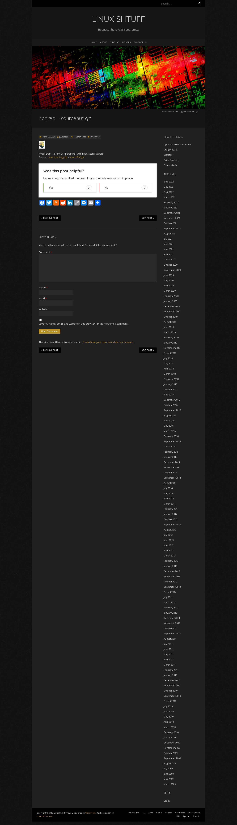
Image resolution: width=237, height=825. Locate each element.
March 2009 (170, 784)
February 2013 (171, 560)
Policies (126, 42)
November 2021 (172, 218)
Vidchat (114, 42)
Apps (150, 812)
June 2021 (169, 244)
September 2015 (172, 441)
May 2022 (168, 186)
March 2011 (170, 664)
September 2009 (172, 758)
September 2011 (172, 633)
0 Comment (95, 137)
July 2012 (168, 597)
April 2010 (169, 721)
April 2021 (169, 254)
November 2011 (172, 623)
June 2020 (169, 275)
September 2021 (172, 228)
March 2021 (170, 259)
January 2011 (170, 675)
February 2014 (171, 508)
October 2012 (170, 581)
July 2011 (168, 643)
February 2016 (171, 436)
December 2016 (172, 399)
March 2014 (170, 503)
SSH (178, 816)
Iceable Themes (44, 816)
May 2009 (168, 779)
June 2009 (169, 773)
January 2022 (170, 207)
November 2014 (172, 467)
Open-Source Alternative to (178, 144)
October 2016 (170, 405)
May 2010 (168, 716)
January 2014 (170, 514)
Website (43, 309)
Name (43, 287)
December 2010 (172, 680)
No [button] (125, 187)
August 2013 (170, 529)
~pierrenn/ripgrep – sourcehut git (66, 157)
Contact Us (140, 42)
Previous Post (50, 218)
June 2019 (169, 327)
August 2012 (170, 592)
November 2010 (172, 685)
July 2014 (168, 488)
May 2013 (168, 545)
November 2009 (172, 747)
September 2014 (172, 477)
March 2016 (170, 430)
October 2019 (170, 316)
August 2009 (170, 763)
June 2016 (169, 420)
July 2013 (168, 534)
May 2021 (168, 249)
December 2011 (172, 617)
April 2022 (169, 192)
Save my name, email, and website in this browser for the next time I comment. (83, 323)
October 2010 (170, 690)
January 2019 (170, 342)
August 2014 (170, 482)
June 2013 (169, 540)
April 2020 (169, 285)
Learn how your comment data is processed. (108, 342)
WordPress (90, 812)
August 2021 (170, 233)
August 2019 (170, 321)
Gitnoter (168, 154)
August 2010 (170, 701)
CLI (143, 812)
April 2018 (169, 368)
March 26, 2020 (48, 137)
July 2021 (168, 238)
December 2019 (172, 306)
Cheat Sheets (194, 812)
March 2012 (170, 602)
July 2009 (168, 768)
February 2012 (171, 607)
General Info (173, 111)
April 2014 (169, 498)
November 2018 (172, 347)
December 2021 (172, 212)
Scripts (168, 812)
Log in (167, 800)
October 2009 (170, 753)
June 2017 (169, 394)
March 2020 (170, 290)
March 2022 (170, 197)
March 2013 (170, 555)
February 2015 (171, 451)
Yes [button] (69, 187)
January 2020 (170, 301)
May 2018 (168, 363)
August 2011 (170, 638)
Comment (45, 252)
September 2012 (172, 586)
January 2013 (170, 566)
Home (94, 42)
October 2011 (170, 628)
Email (43, 298)
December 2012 (172, 571)
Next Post (147, 218)
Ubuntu (196, 816)
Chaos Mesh (170, 165)
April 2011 (169, 659)
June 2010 (169, 711)
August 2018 (170, 353)
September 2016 (172, 410)
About (103, 42)
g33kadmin (64, 137)
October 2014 (170, 472)
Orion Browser (171, 160)
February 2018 (171, 379)
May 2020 (168, 280)
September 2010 (172, 695)
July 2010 (168, 706)
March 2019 (170, 332)
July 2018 (168, 358)
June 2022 (169, 181)
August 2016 (170, 415)
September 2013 (172, 524)
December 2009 (172, 742)
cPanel (159, 812)
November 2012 (172, 576)
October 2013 (170, 519)
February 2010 (171, 732)
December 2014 (172, 462)
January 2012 (170, 612)
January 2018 (170, 384)
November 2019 (172, 311)
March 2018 (170, 373)
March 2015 (170, 446)
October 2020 (170, 264)
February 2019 (171, 337)
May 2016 (168, 425)
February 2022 (171, 202)
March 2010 (170, 727)
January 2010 (170, 737)
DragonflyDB (170, 149)
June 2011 (169, 649)
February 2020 (171, 295)
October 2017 (170, 389)
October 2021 (170, 223)
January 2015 (170, 456)
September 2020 (172, 269)
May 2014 (168, 493)
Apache (186, 816)
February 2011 (171, 669)
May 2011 (168, 654)
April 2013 (169, 550)
